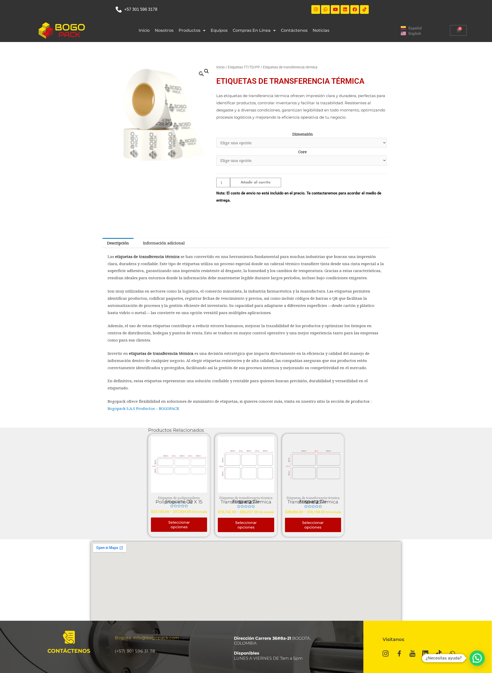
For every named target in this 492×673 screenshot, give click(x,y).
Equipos (219, 30)
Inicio (144, 30)
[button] (206, 71)
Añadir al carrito (256, 182)
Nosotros (164, 30)
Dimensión (302, 134)
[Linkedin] (345, 9)
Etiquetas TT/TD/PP (244, 67)
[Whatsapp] (325, 9)
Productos (189, 30)
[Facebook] (354, 9)
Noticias (321, 30)
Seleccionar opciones (179, 524)
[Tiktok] (364, 9)
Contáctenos (294, 30)
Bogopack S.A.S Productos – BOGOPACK (143, 408)
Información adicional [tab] (164, 242)
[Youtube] (335, 9)
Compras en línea (252, 30)
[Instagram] (315, 9)
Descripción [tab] (118, 242)
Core (302, 151)
